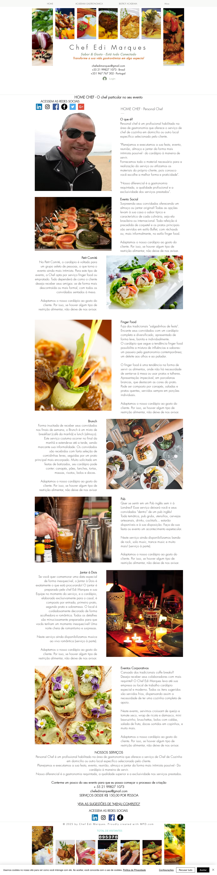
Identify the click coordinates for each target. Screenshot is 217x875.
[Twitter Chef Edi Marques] (73, 107)
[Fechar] (213, 869)
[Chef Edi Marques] (56, 107)
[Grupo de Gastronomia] (64, 107)
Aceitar (203, 870)
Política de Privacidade (134, 870)
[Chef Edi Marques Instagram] (47, 107)
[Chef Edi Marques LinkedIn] (39, 107)
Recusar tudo (185, 870)
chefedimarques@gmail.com (108, 66)
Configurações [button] (166, 870)
